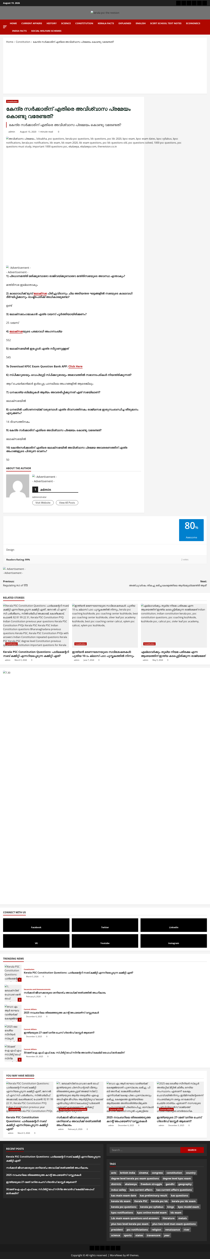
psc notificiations (137, 1229)
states (139, 1235)
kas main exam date (123, 1195)
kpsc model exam (188, 1207)
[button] (5, 27)
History (52, 23)
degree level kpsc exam (177, 1178)
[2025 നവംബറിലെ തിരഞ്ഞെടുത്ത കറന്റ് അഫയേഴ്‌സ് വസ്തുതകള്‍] (130, 1097)
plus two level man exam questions (174, 1224)
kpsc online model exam (152, 1212)
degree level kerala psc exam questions (135, 1178)
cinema (143, 1172)
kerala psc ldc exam (184, 1201)
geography (185, 1184)
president (117, 1229)
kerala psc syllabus (151, 1207)
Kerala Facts (106, 23)
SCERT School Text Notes (165, 23)
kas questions (179, 1195)
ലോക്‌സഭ (40, 293)
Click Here (75, 366)
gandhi (170, 1184)
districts (116, 1184)
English (141, 23)
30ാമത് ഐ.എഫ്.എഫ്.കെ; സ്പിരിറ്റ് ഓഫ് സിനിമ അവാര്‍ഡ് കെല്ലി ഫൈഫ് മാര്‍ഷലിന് (13, 1053)
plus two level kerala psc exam (130, 1224)
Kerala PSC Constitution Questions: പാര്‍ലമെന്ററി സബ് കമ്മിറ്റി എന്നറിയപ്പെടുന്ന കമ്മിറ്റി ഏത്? (36, 653)
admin (11, 131)
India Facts (19, 30)
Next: (168, 583)
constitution (174, 1172)
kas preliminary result (153, 1195)
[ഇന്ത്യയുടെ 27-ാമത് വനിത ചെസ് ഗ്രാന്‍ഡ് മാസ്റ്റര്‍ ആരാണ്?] (180, 1097)
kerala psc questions (123, 1207)
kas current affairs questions (174, 1190)
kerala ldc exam (121, 1201)
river (186, 1229)
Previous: (15, 583)
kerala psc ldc (159, 1201)
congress (157, 1172)
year (167, 1235)
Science (66, 23)
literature (168, 1218)
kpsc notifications (122, 1212)
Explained (125, 23)
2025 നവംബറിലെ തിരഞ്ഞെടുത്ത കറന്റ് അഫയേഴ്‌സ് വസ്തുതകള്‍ (13, 1013)
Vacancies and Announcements (37, 989)
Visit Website (43, 502)
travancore (153, 1235)
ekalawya (131, 1184)
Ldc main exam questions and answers (135, 1218)
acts (113, 1172)
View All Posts (67, 502)
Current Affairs (31, 23)
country (191, 1172)
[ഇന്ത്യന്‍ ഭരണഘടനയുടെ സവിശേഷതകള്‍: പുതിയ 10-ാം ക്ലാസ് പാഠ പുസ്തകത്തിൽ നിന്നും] (105, 626)
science (115, 1235)
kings (170, 1207)
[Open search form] (206, 27)
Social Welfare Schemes (46, 30)
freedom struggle (151, 1184)
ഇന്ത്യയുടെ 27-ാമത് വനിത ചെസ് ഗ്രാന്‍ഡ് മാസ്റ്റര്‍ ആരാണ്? (13, 1033)
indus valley (118, 1190)
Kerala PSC (140, 1201)
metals (182, 1218)
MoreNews (116, 1255)
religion (156, 1229)
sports (128, 1235)
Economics (193, 23)
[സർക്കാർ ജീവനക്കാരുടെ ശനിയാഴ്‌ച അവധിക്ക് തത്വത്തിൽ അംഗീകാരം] (80, 1097)
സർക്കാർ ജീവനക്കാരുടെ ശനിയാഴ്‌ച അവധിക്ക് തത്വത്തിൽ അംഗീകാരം (13, 993)
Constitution (84, 23)
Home (13, 23)
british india (127, 1172)
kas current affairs (141, 1190)
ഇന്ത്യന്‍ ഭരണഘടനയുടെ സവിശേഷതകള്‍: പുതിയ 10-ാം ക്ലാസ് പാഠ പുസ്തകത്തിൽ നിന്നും (103, 653)
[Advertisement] (105, 68)
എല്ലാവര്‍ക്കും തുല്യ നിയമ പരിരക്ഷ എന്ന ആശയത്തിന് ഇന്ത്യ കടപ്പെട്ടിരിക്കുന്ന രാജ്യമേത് (173, 653)
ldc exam (175, 1212)
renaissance (172, 1229)
